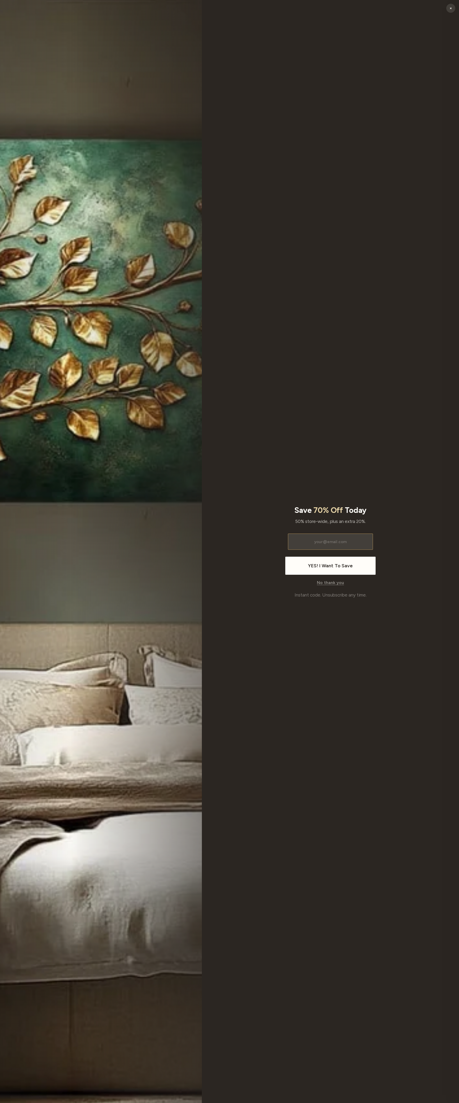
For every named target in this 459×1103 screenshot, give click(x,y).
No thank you (330, 582)
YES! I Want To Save (330, 565)
